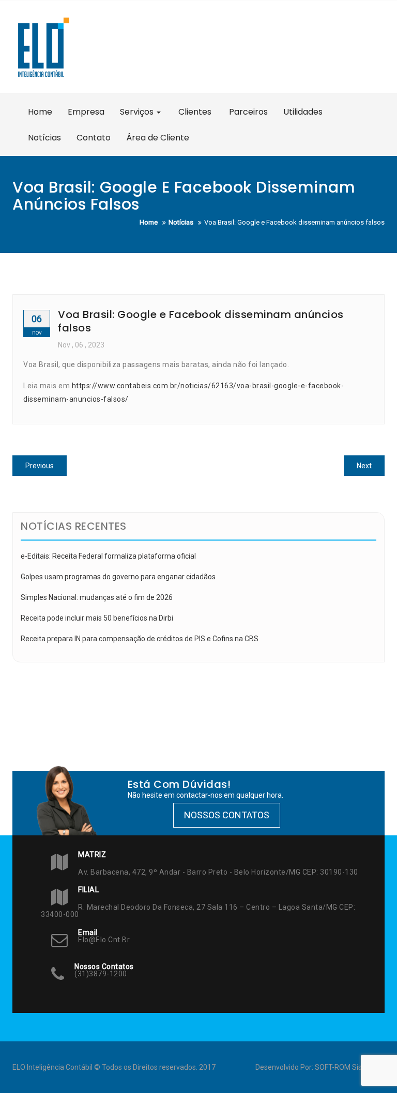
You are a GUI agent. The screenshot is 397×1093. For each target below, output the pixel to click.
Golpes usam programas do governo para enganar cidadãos (118, 577)
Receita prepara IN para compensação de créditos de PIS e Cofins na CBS (139, 639)
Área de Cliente (157, 138)
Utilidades (303, 112)
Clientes (193, 112)
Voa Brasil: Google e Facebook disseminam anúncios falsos (201, 321)
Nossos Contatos (226, 815)
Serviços (138, 112)
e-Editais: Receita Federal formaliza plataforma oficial (108, 556)
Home (40, 112)
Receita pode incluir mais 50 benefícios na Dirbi (97, 618)
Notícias (44, 138)
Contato (94, 138)
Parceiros (247, 112)
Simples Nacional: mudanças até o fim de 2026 (97, 597)
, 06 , (81, 345)
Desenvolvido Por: (285, 1067)
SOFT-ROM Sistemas (349, 1067)
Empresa (86, 112)
